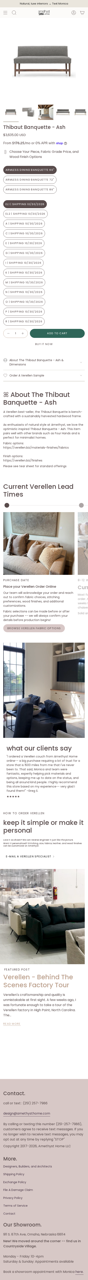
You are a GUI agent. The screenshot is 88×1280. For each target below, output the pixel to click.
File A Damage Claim (18, 1190)
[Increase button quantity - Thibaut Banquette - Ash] (23, 333)
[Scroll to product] (7, 505)
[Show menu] (5, 12)
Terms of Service (15, 1206)
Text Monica (60, 3)
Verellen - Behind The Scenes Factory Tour (38, 980)
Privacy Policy (13, 1198)
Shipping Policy (13, 1174)
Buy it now (44, 344)
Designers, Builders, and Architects (27, 1166)
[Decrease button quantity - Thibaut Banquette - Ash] (8, 333)
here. (79, 1271)
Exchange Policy (14, 1182)
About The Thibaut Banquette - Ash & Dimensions (36, 362)
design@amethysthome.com (26, 1113)
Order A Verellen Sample (26, 375)
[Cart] (82, 12)
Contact (9, 1214)
